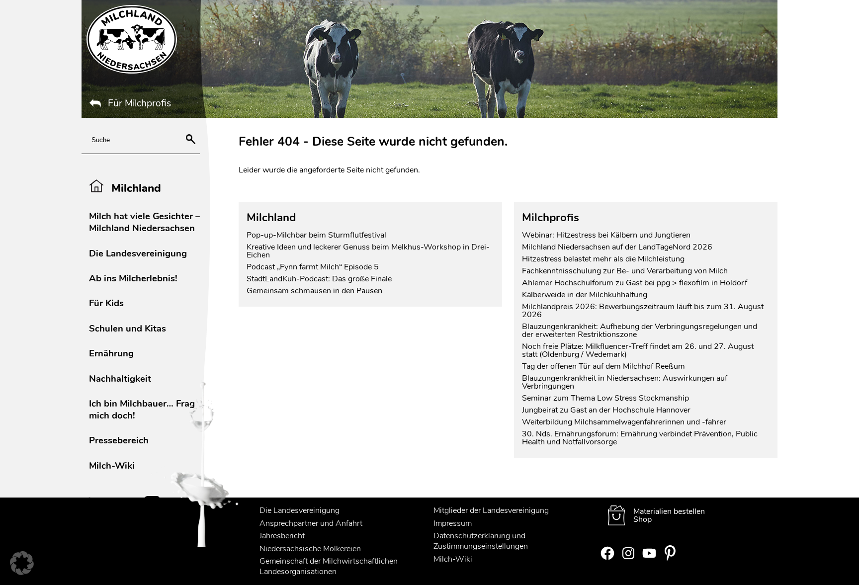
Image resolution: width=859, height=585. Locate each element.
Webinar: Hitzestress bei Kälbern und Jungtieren (606, 235)
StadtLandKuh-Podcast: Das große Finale (319, 278)
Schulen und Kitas (127, 328)
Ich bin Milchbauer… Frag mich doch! (142, 409)
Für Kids (106, 303)
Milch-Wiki (112, 465)
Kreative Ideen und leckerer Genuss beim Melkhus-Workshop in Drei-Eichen (368, 251)
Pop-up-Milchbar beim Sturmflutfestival (317, 235)
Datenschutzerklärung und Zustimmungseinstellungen (480, 541)
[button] (22, 563)
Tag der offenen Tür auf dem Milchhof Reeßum (603, 366)
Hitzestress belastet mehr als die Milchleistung (603, 258)
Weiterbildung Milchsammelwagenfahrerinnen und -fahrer (624, 422)
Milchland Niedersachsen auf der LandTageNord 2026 (617, 247)
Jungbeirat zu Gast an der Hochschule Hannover (606, 410)
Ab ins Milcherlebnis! (133, 278)
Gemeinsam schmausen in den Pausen (314, 290)
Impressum (452, 523)
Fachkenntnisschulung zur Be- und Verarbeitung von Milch (625, 270)
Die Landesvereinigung (138, 253)
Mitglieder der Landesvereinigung (491, 510)
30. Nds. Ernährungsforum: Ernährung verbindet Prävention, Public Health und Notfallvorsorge (640, 437)
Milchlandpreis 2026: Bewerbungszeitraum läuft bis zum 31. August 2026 (643, 310)
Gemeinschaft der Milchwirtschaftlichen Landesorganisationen (328, 566)
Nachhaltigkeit (120, 378)
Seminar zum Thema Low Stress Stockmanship (605, 398)
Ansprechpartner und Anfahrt (310, 523)
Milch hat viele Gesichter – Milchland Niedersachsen (144, 222)
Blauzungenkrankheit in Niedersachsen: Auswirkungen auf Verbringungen (624, 382)
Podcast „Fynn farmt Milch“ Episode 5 (313, 266)
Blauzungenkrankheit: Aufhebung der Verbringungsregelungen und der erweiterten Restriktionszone (639, 330)
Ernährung (111, 353)
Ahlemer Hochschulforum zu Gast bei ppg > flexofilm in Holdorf (634, 282)
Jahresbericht (282, 535)
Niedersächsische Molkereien (310, 548)
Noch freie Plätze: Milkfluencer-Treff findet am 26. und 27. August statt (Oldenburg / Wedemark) (638, 350)
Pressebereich (119, 440)
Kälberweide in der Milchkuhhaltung (584, 294)
